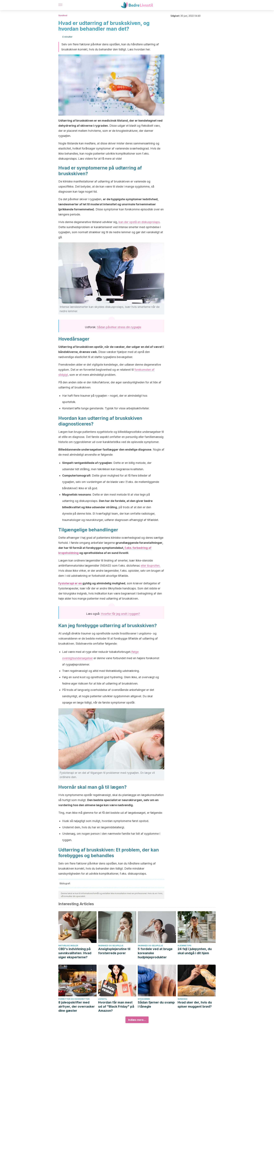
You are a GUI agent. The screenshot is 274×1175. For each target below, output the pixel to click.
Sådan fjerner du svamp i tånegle (156, 1004)
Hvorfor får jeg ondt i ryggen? (120, 613)
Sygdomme (144, 999)
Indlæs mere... (137, 1019)
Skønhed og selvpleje (110, 945)
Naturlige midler (68, 945)
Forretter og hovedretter (73, 999)
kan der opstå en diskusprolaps (139, 222)
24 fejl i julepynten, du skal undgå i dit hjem (195, 951)
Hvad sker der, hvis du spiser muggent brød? (195, 1004)
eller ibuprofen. (150, 565)
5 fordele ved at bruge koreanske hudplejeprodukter (155, 953)
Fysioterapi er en (70, 583)
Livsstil (102, 999)
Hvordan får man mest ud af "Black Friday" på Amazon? (116, 1006)
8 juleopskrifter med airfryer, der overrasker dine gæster (76, 1006)
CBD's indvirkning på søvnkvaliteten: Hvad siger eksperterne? (74, 953)
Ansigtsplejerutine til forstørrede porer (114, 951)
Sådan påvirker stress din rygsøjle (119, 327)
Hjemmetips (184, 945)
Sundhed (62, 15)
